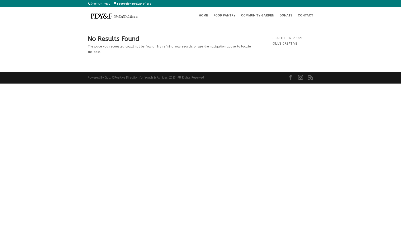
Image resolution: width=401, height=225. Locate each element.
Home (203, 15)
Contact (305, 15)
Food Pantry (224, 15)
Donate (286, 15)
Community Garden (257, 15)
